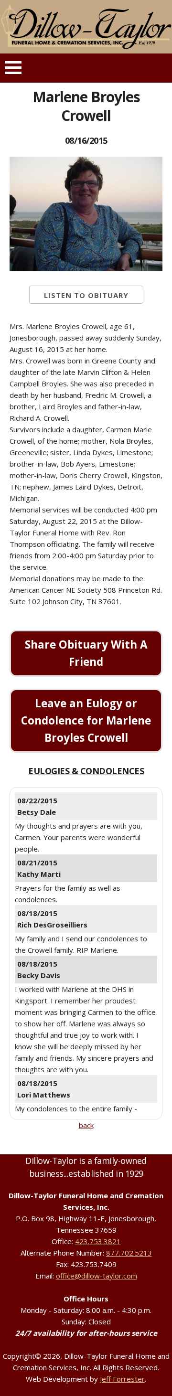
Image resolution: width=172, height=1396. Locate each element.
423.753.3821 (98, 1241)
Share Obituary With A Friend (86, 653)
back (86, 1125)
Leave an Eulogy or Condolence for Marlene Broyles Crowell (86, 720)
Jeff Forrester (122, 1379)
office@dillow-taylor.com (96, 1275)
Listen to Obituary (86, 295)
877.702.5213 (129, 1252)
